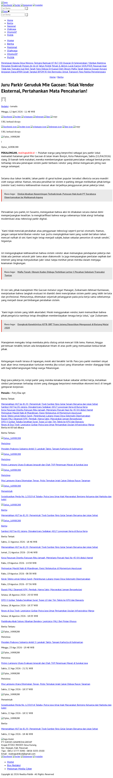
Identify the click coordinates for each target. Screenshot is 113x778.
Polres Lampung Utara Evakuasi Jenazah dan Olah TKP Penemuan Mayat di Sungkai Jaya (44, 663)
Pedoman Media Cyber (19, 768)
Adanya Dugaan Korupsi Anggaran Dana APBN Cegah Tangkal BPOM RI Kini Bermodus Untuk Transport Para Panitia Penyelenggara (54, 70)
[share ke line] (47, 116)
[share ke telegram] (38, 116)
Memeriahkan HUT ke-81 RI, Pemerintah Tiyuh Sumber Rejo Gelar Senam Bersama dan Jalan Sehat (49, 728)
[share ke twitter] (17, 116)
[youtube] (38, 5)
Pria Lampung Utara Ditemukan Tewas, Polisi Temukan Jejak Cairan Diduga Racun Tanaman (45, 683)
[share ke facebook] (7, 116)
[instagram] (26, 5)
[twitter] (16, 5)
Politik (10, 34)
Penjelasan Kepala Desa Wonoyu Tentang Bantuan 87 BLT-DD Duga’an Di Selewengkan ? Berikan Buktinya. (53, 62)
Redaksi (5, 106)
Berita (10, 23)
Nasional (11, 26)
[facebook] (6, 5)
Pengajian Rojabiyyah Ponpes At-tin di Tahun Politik (26, 65)
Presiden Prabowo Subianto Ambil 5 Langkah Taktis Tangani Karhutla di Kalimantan (42, 642)
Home (10, 20)
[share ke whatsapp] (27, 116)
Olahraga (11, 29)
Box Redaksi (14, 765)
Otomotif (12, 31)
